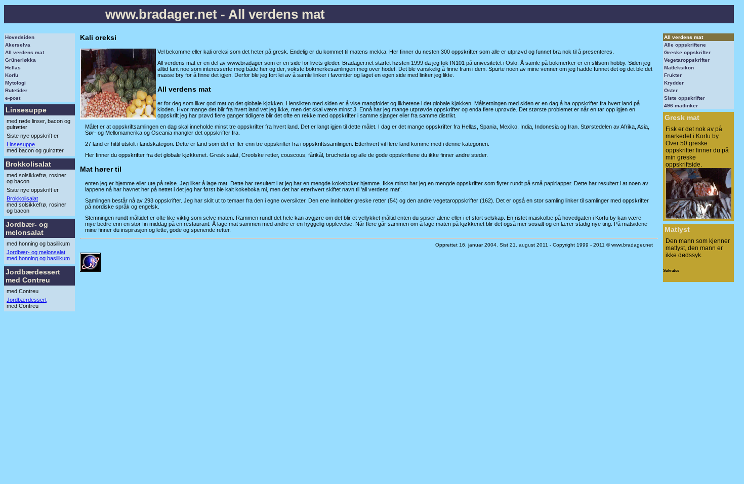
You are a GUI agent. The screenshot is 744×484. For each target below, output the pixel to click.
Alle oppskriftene (685, 45)
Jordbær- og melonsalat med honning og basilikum (38, 255)
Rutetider (16, 90)
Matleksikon (679, 67)
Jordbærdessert (27, 300)
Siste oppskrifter (684, 98)
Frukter (673, 75)
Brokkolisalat (22, 198)
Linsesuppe (21, 144)
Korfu (11, 75)
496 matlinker (681, 105)
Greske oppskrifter (687, 52)
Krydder (674, 83)
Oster (671, 90)
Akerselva (17, 45)
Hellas (13, 67)
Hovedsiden (19, 37)
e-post (12, 98)
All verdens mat (24, 52)
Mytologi (15, 83)
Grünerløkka (20, 60)
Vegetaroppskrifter (687, 60)
